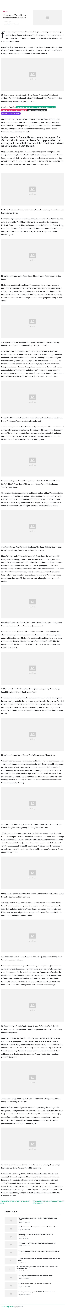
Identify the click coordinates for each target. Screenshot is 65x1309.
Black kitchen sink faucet (26, 107)
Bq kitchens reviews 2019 (46, 107)
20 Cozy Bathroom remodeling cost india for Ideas (35, 1276)
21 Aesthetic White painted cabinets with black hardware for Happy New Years (37, 1267)
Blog (5, 11)
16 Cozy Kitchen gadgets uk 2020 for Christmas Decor (36, 1292)
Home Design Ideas (7, 1306)
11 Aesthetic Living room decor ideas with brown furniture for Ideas (39, 1259)
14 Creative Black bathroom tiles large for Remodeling (37, 1243)
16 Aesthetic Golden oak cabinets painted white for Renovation (36, 1235)
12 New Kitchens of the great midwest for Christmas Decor (38, 1227)
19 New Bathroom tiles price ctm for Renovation (35, 1284)
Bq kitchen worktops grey (37, 110)
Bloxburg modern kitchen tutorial (14, 110)
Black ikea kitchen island (11, 113)
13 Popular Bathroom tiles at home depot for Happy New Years (38, 1219)
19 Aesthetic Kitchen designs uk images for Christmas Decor (39, 1251)
